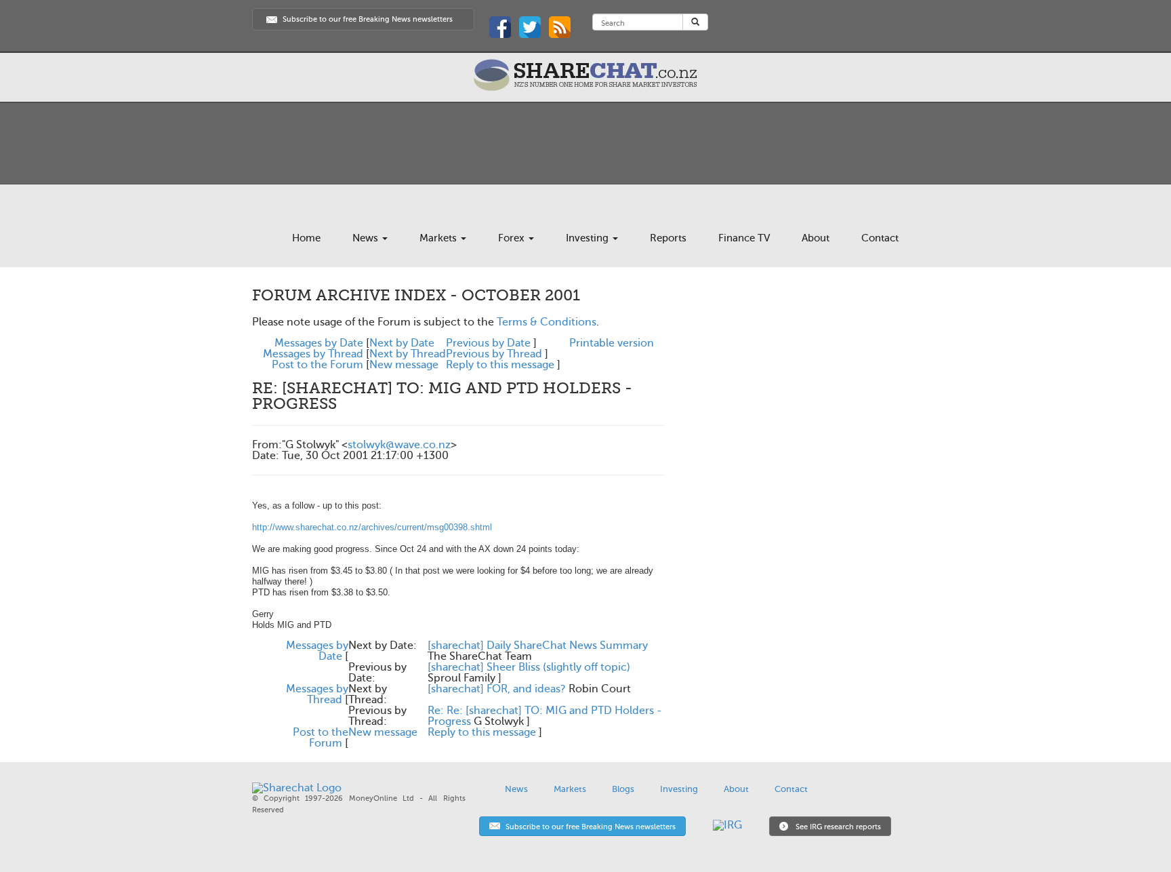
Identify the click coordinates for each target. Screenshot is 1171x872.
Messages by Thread (313, 354)
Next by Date (401, 343)
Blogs (623, 789)
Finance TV (744, 238)
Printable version (611, 343)
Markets (439, 238)
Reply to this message (500, 365)
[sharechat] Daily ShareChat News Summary (538, 645)
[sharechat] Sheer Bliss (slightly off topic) (529, 667)
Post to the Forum (317, 365)
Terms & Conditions (546, 322)
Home (306, 238)
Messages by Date (318, 343)
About (815, 238)
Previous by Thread (494, 354)
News (366, 238)
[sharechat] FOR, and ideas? (497, 689)
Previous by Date (488, 343)
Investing (588, 238)
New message (403, 365)
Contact (880, 238)
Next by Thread (407, 354)
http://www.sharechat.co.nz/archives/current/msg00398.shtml (372, 527)
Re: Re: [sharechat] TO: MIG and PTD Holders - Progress (545, 716)
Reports (668, 238)
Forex (512, 238)
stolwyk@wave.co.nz (399, 445)
